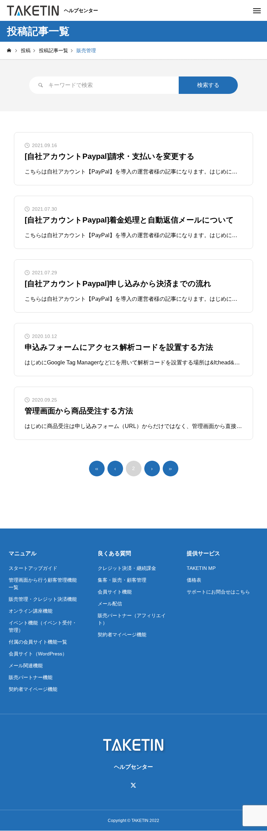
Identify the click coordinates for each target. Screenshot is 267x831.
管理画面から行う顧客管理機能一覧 (43, 583)
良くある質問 (114, 553)
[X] (133, 785)
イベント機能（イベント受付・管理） (43, 626)
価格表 (194, 580)
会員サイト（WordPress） (38, 653)
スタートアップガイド (33, 568)
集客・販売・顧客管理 (122, 580)
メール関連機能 (26, 665)
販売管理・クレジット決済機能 (43, 599)
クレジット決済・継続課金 (127, 568)
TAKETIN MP (201, 568)
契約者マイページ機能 (33, 689)
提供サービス (203, 553)
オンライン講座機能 (30, 611)
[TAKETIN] (33, 10)
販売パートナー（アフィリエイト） (132, 619)
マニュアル (23, 553)
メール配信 (110, 603)
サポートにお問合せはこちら (218, 592)
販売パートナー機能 (30, 677)
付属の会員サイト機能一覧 (38, 642)
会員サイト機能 (115, 592)
